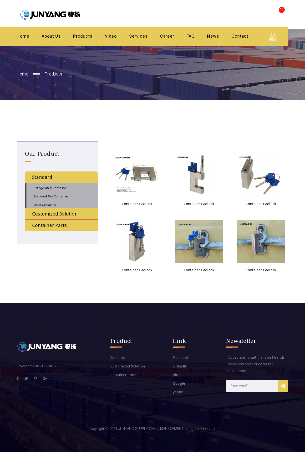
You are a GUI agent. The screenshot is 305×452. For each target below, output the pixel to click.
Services (138, 36)
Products (82, 36)
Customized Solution (127, 366)
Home (23, 36)
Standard (118, 357)
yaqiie (178, 391)
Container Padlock (137, 203)
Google (179, 383)
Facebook (181, 357)
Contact (240, 36)
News (213, 36)
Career (167, 36)
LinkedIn (180, 366)
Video (111, 36)
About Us (51, 36)
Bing (177, 374)
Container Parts (123, 374)
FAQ (191, 36)
